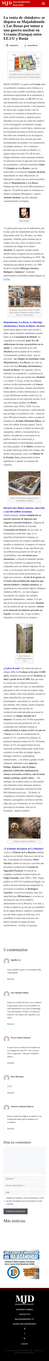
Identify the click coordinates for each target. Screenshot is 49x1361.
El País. (7, 279)
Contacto (24, 1314)
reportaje (33, 925)
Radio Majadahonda (24, 1324)
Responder (10, 979)
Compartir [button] (14, 45)
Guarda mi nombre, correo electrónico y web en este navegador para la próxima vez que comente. (25, 1201)
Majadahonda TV (24, 1319)
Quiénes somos (24, 1309)
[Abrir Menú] (43, 3)
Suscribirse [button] (30, 45)
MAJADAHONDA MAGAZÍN (21, 3)
